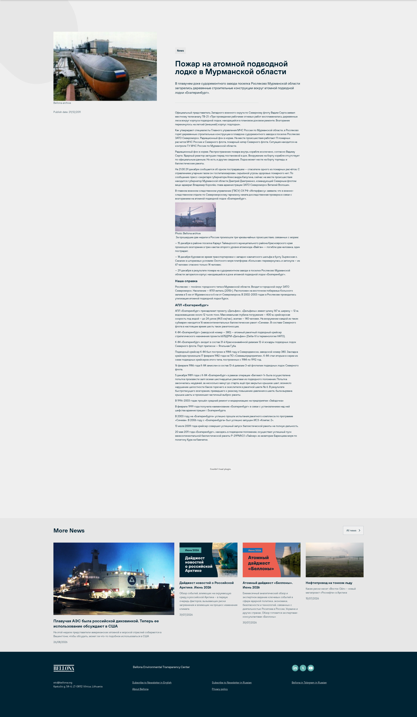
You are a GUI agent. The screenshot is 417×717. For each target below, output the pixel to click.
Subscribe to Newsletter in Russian (232, 682)
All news (351, 530)
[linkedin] (295, 668)
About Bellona (140, 689)
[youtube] (311, 668)
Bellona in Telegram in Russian (309, 682)
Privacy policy (220, 689)
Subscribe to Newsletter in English (152, 682)
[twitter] (303, 668)
